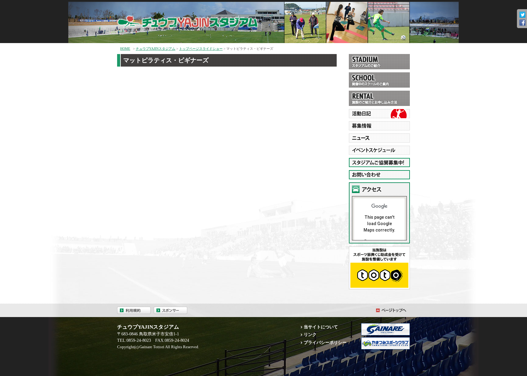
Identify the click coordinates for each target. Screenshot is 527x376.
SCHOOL (379, 80)
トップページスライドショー (201, 48)
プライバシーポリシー (325, 342)
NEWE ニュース (379, 138)
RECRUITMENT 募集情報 (379, 125)
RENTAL (379, 98)
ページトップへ (390, 310)
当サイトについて (321, 326)
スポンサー (170, 310)
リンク (310, 334)
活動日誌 (379, 113)
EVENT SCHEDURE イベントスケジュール (379, 150)
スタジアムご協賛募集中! (379, 162)
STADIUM (379, 61)
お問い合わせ (379, 174)
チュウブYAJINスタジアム (196, 20)
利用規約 (134, 310)
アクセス (379, 189)
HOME (125, 48)
